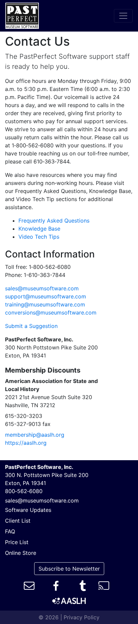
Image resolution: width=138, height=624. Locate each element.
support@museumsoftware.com (45, 296)
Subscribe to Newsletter (69, 568)
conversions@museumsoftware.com (50, 312)
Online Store (20, 552)
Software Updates (28, 510)
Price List (16, 542)
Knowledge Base (39, 228)
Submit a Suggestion (31, 326)
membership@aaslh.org (34, 434)
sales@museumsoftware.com (42, 288)
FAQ (10, 531)
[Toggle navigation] (123, 15)
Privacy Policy (81, 617)
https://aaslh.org (26, 442)
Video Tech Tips (38, 236)
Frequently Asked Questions (53, 220)
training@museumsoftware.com (45, 304)
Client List (17, 520)
